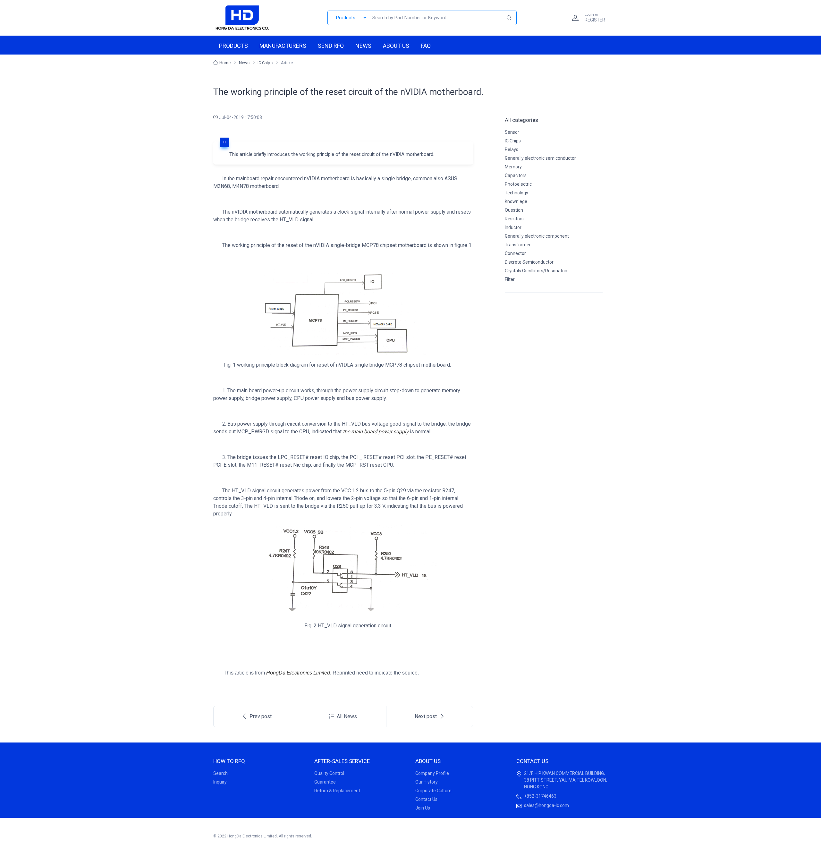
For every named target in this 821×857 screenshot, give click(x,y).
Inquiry (220, 782)
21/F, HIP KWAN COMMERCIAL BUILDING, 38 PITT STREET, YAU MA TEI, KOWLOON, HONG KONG (565, 780)
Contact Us (426, 799)
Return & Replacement (337, 790)
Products (233, 45)
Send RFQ (331, 45)
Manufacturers (282, 45)
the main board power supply (376, 432)
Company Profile (432, 773)
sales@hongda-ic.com (546, 805)
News (363, 45)
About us (396, 45)
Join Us (422, 807)
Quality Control (329, 773)
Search (220, 773)
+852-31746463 (540, 796)
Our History (426, 782)
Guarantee (325, 782)
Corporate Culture (433, 790)
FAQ (426, 45)
